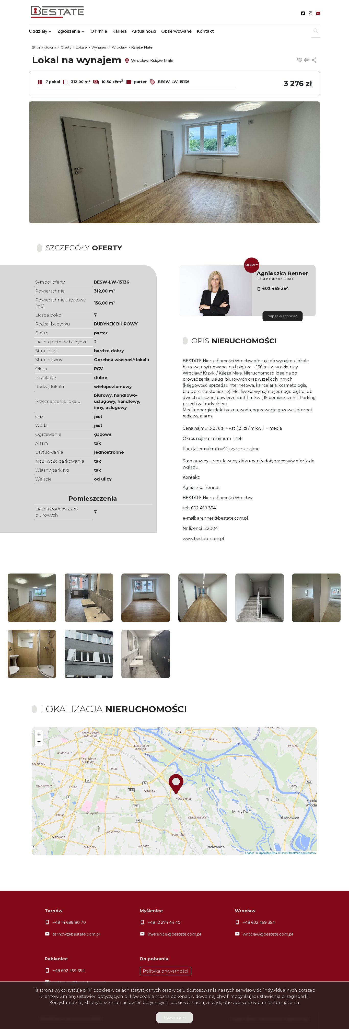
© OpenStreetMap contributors (297, 853)
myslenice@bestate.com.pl (174, 934)
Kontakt (205, 31)
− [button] (39, 742)
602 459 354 (275, 288)
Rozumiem (174, 1017)
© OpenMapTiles (266, 853)
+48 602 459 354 (259, 922)
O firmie (98, 31)
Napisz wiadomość (282, 316)
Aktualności (144, 31)
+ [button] (39, 734)
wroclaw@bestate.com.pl (268, 934)
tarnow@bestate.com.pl (76, 934)
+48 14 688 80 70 (69, 922)
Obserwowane (176, 31)
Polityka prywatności (165, 971)
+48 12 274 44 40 (164, 922)
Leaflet (249, 853)
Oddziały (38, 31)
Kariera (119, 31)
